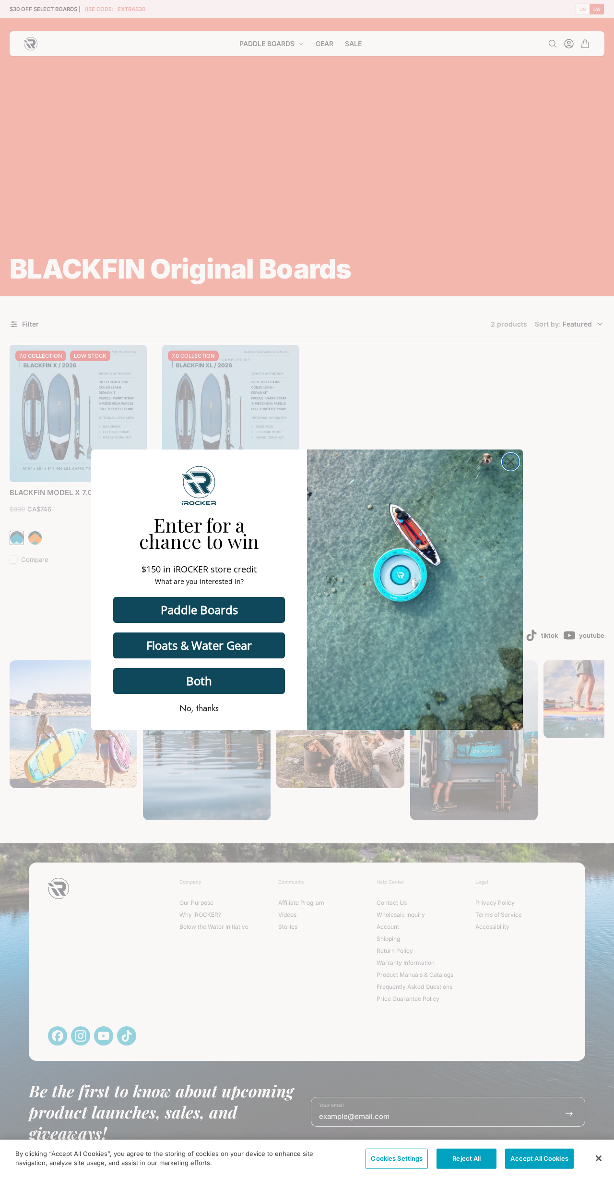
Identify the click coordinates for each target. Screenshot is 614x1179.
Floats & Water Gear (199, 645)
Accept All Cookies (539, 1158)
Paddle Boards (199, 610)
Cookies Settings (397, 1158)
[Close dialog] (510, 461)
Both (199, 681)
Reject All (466, 1158)
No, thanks (199, 708)
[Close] (598, 1158)
